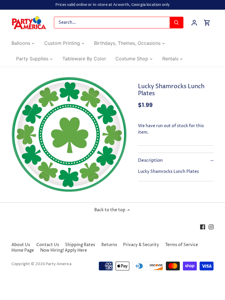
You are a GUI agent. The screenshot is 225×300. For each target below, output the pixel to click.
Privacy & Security (141, 245)
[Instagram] (211, 227)
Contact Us (47, 245)
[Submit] (176, 22)
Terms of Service (181, 245)
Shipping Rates (80, 245)
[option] (69, 134)
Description (150, 160)
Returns (109, 245)
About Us (20, 245)
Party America (58, 264)
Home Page (22, 250)
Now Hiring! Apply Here (63, 250)
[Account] (194, 23)
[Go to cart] (207, 23)
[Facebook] (202, 227)
